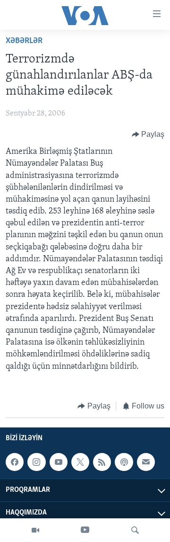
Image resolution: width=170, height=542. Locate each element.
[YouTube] (85, 530)
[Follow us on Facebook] (15, 462)
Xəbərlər (24, 41)
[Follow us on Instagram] (36, 462)
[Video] (35, 530)
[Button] (148, 134)
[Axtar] (135, 530)
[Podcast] (124, 462)
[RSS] (102, 462)
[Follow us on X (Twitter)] (80, 462)
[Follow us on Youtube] (59, 462)
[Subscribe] (146, 462)
